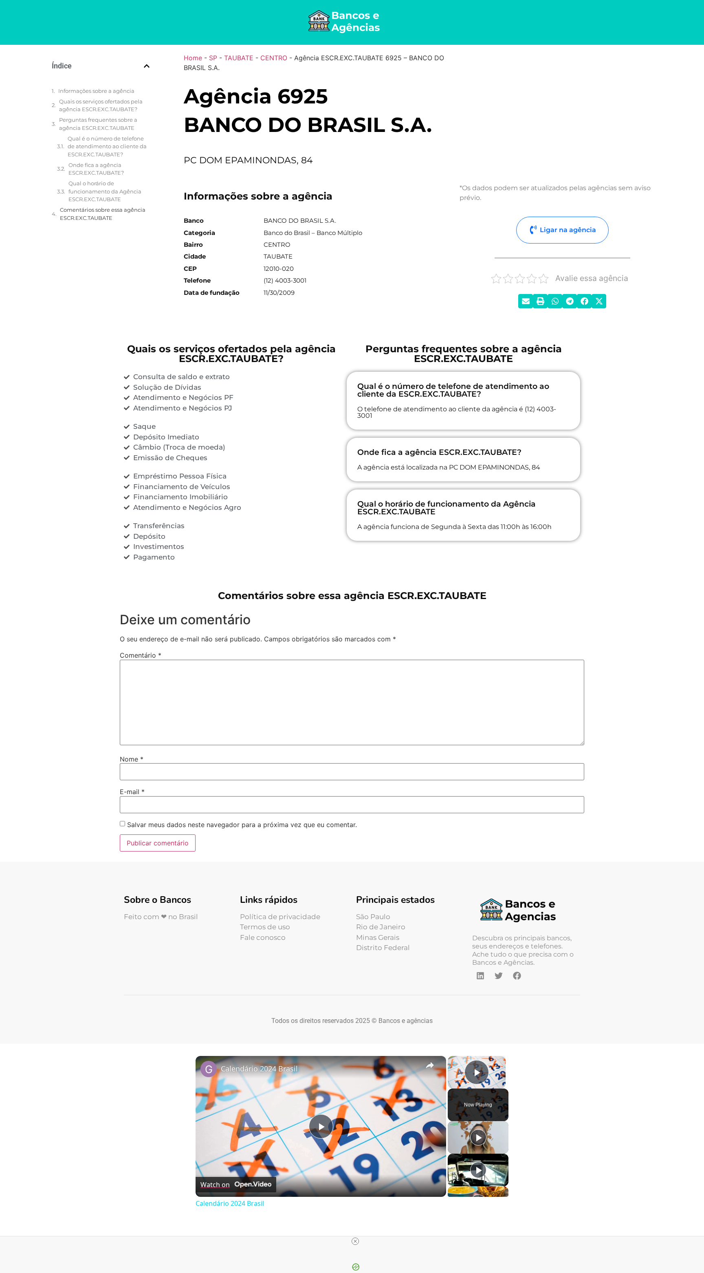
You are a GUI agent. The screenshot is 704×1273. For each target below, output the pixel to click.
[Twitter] (499, 976)
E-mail (132, 791)
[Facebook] (517, 976)
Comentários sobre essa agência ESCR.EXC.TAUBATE (102, 213)
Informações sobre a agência (96, 91)
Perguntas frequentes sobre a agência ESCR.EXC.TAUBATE (98, 123)
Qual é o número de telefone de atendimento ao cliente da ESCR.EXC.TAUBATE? (107, 146)
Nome (131, 759)
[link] (208, 1069)
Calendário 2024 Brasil (259, 1068)
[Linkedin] (480, 976)
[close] (355, 1241)
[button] (146, 66)
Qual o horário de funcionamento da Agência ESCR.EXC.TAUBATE (104, 191)
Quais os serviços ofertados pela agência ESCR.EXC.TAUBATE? (101, 105)
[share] (429, 1065)
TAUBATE (238, 58)
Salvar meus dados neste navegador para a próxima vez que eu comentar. (242, 824)
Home (193, 58)
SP (213, 58)
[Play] (478, 1137)
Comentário (140, 655)
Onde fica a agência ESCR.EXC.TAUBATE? (96, 169)
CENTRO (273, 58)
